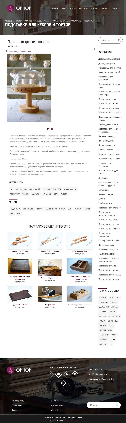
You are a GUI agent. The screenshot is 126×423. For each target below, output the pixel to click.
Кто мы (94, 8)
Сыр (111, 297)
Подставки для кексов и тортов (83, 21)
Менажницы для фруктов (109, 67)
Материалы (57, 405)
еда (69, 208)
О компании (17, 405)
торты (87, 208)
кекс (12, 213)
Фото (112, 339)
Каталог (18, 21)
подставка (15, 208)
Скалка (101, 198)
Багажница (103, 189)
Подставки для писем (108, 219)
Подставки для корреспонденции (106, 213)
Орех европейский (52, 189)
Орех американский (19, 194)
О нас (64, 8)
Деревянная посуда (107, 136)
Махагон (36, 194)
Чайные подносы (106, 140)
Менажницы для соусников (105, 78)
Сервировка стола (60, 21)
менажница (114, 316)
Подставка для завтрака (109, 274)
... (111, 344)
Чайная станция (105, 194)
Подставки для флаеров (109, 207)
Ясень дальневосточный (28, 189)
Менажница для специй (109, 158)
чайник (102, 297)
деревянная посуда (55, 208)
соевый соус (105, 330)
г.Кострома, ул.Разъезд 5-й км (101, 379)
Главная (8, 21)
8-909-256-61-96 (95, 369)
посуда (77, 208)
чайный (103, 339)
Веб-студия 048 (70, 420)
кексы (40, 208)
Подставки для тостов (108, 103)
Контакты (116, 8)
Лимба (64, 194)
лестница (104, 334)
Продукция (83, 8)
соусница (113, 321)
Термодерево (70, 189)
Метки (54, 409)
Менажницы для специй (109, 72)
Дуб (11, 189)
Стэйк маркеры (105, 203)
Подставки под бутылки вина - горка (109, 93)
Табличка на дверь (106, 253)
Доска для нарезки (106, 145)
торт (19, 213)
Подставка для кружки (108, 279)
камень (102, 311)
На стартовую (18, 400)
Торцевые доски (105, 149)
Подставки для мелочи (108, 224)
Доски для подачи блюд (109, 58)
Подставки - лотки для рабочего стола (108, 260)
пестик (102, 325)
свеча (102, 321)
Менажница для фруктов (109, 154)
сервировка (28, 208)
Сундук (102, 316)
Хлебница (103, 177)
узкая (114, 334)
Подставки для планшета (109, 228)
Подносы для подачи (108, 249)
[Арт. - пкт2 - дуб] (29, 87)
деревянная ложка (108, 307)
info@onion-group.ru (98, 374)
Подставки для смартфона (105, 234)
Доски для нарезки (106, 63)
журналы (103, 302)
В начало (54, 8)
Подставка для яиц (107, 265)
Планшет (103, 344)
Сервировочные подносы (110, 240)
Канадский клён (50, 194)
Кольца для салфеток (108, 124)
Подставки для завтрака (109, 112)
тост (111, 325)
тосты (112, 311)
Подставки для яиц (107, 99)
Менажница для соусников (105, 164)
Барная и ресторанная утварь (37, 21)
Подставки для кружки (108, 108)
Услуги (72, 8)
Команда (105, 8)
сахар (114, 302)
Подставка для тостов (108, 270)
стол (118, 297)
